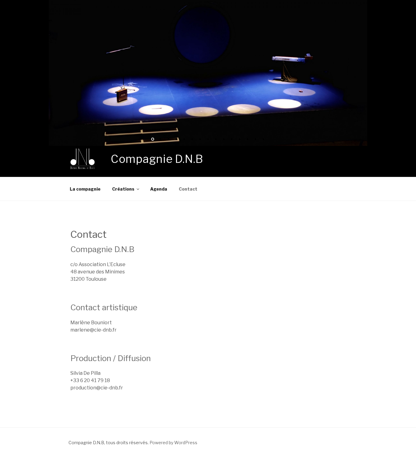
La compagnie (85, 189)
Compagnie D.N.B (157, 159)
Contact (188, 189)
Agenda (158, 189)
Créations (123, 189)
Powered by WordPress (173, 442)
